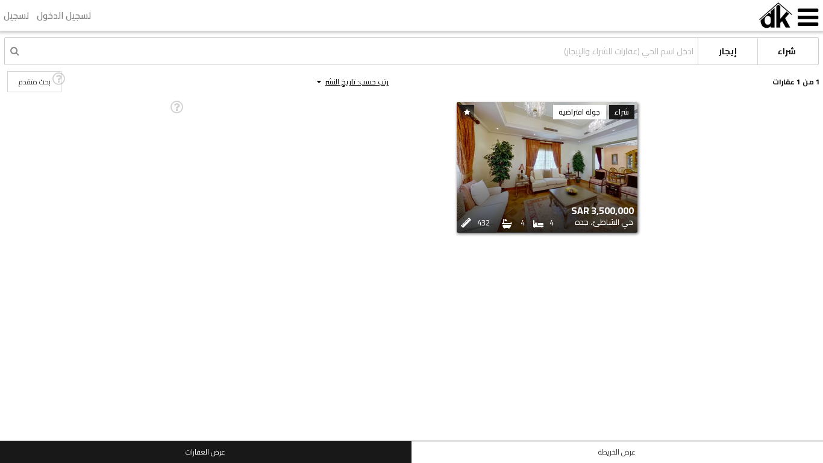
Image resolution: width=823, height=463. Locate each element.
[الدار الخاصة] (775, 15)
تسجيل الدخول (64, 15)
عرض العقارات (205, 452)
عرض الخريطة (617, 452)
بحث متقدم (35, 82)
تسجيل (17, 15)
